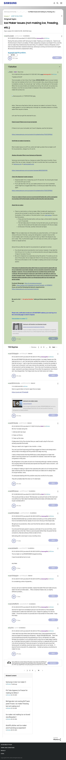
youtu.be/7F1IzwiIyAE (27, 403)
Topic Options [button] (59, 16)
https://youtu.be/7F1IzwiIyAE (20, 392)
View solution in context (18, 318)
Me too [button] (13, 55)
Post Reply (53, 663)
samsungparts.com (28, 164)
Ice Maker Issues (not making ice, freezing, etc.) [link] (41, 12)
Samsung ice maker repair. (30, 401)
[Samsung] (10, 3)
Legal (2, 753)
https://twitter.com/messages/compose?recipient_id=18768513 (34, 285)
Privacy (3, 750)
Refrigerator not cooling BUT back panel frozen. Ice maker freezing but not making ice (18, 703)
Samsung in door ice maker (15, 682)
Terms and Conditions (7, 747)
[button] (59, 36)
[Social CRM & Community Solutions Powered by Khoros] (57, 739)
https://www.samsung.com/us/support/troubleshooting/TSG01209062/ (32, 134)
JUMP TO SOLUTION (16, 16)
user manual (48, 215)
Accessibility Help (6, 744)
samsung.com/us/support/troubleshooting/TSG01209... (34, 327)
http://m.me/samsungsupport (33, 283)
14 (49, 347)
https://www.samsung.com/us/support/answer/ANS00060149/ (30, 170)
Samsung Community (10, 12)
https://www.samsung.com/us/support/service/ (25, 289)
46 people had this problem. (17, 53)
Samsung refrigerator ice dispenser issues (34, 324)
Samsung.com (18, 164)
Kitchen (47, 38)
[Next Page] (42, 670)
